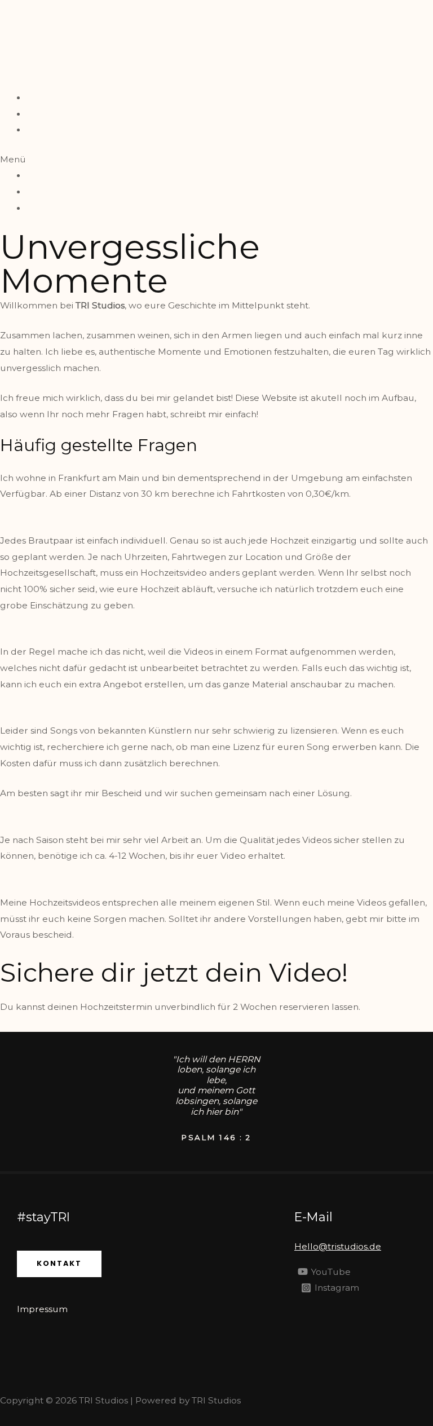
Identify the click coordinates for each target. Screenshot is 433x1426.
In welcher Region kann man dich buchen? (94, 461)
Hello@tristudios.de (337, 1246)
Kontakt (43, 130)
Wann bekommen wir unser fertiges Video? (95, 823)
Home (40, 97)
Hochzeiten (51, 114)
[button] (216, 160)
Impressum (42, 1309)
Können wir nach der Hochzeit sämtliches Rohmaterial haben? (136, 635)
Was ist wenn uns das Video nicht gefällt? (89, 886)
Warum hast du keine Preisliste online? (85, 524)
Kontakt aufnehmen (56, 1023)
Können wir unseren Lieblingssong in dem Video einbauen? (130, 714)
